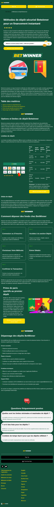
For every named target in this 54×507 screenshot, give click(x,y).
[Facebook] (2, 466)
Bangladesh (24, 489)
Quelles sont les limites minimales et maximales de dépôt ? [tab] (26, 413)
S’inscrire (3, 488)
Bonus (3, 485)
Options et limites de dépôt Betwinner (11, 104)
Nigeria (23, 484)
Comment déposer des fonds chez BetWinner (13, 106)
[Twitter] (6, 466)
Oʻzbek (23, 487)
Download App (41, 6)
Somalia (23, 473)
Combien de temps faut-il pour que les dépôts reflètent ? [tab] (25, 436)
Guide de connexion (6, 474)
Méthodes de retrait (6, 477)
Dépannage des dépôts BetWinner (11, 109)
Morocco (23, 500)
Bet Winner (8, 11)
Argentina (23, 495)
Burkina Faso (24, 478)
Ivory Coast (24, 475)
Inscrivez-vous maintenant (13, 48)
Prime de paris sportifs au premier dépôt (12, 108)
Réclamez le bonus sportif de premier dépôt (14, 321)
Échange (3, 483)
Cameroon (24, 481)
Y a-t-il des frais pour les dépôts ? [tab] (15, 425)
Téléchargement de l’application (6, 471)
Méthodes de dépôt (6, 480)
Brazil (22, 498)
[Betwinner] (5, 2)
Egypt (22, 492)
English (23, 470)
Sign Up (14, 6)
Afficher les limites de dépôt (39, 191)
